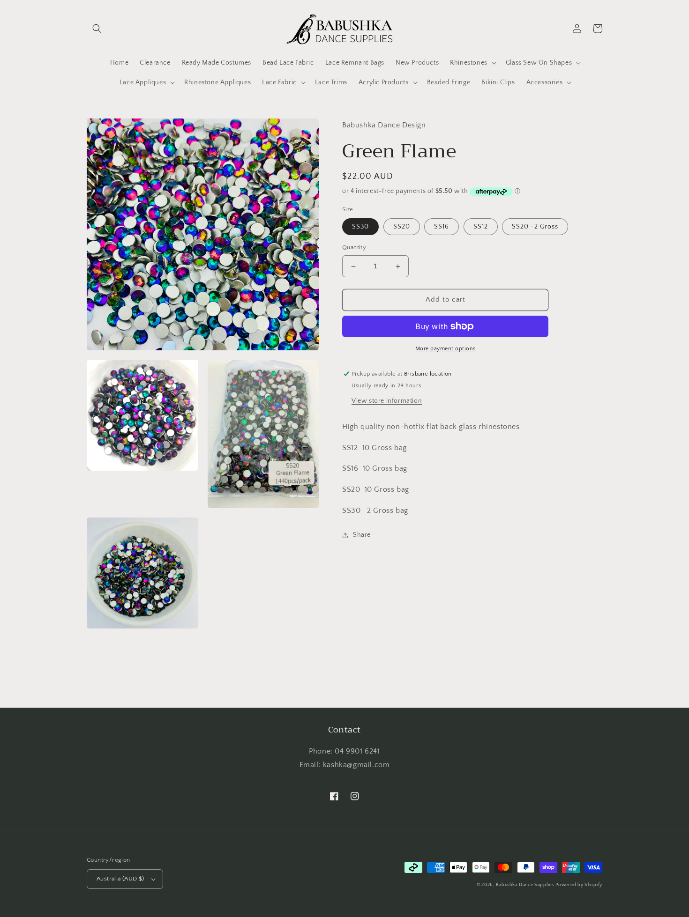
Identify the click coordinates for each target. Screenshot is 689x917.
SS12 (480, 227)
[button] (97, 28)
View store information (387, 401)
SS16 (441, 227)
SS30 (360, 227)
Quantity (354, 247)
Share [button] (362, 535)
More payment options (445, 349)
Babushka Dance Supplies (525, 884)
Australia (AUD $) (120, 878)
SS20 (401, 227)
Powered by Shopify (578, 884)
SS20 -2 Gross (535, 227)
